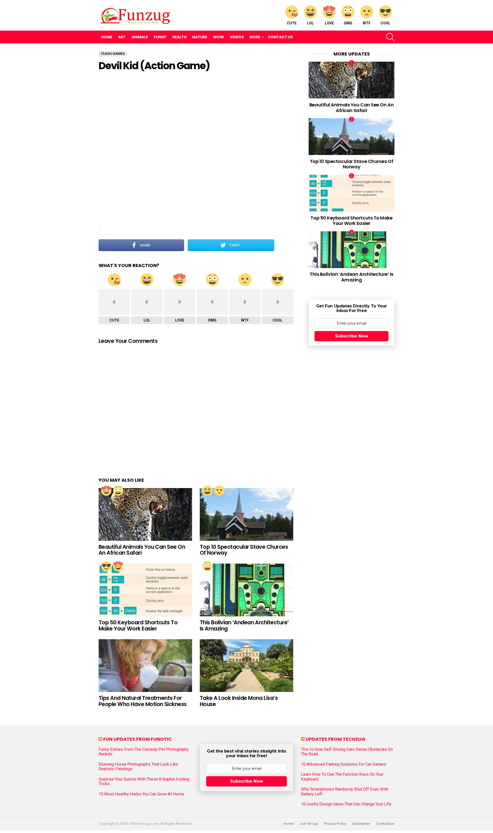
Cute (292, 23)
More (255, 37)
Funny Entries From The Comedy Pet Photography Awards (144, 751)
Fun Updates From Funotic (137, 739)
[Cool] (106, 566)
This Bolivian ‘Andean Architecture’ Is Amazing (244, 625)
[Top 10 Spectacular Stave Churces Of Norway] (246, 514)
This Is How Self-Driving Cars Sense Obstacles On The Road (347, 751)
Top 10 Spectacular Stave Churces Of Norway (244, 550)
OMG (348, 23)
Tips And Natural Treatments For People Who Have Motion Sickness (143, 701)
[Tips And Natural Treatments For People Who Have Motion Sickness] (145, 665)
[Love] (106, 491)
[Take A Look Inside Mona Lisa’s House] (246, 665)
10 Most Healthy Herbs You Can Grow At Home (141, 794)
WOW (218, 37)
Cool (385, 23)
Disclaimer (361, 824)
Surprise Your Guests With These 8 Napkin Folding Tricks (144, 781)
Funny (160, 37)
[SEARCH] (390, 37)
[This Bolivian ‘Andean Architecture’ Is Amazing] (246, 590)
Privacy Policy (335, 824)
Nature (199, 37)
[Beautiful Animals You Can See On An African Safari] (145, 514)
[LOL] (207, 491)
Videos (237, 37)
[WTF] (219, 491)
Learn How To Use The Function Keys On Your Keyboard (342, 776)
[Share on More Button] (284, 245)
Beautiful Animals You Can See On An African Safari (142, 550)
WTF (367, 23)
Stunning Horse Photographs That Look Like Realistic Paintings (138, 766)
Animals (139, 37)
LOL (310, 23)
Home (106, 37)
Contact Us (280, 37)
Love (329, 23)
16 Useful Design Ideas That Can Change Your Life (346, 804)
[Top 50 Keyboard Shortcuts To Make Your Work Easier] (145, 590)
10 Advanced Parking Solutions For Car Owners (343, 764)
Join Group (309, 824)
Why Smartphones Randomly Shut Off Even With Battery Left (344, 791)
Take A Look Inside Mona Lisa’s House (239, 701)
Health (179, 37)
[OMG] (118, 491)
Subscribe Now (351, 336)
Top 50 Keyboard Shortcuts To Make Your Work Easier (138, 625)
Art (122, 37)
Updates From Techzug (335, 739)
